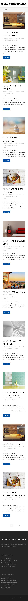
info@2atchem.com (8, 565)
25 (14, 348)
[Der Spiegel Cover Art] (14, 177)
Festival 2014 (17, 292)
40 (14, 399)
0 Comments (7, 40)
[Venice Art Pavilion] (14, 74)
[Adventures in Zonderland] (14, 380)
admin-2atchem (19, 38)
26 (14, 248)
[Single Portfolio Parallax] (14, 480)
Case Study (16, 443)
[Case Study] (14, 432)
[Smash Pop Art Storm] (14, 329)
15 (14, 296)
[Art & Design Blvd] (14, 229)
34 (14, 40)
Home (4, 10)
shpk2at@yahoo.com (10, 563)
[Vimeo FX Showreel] (14, 125)
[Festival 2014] (14, 280)
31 (14, 93)
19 (14, 196)
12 (14, 145)
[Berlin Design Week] (14, 20)
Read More (6, 57)
